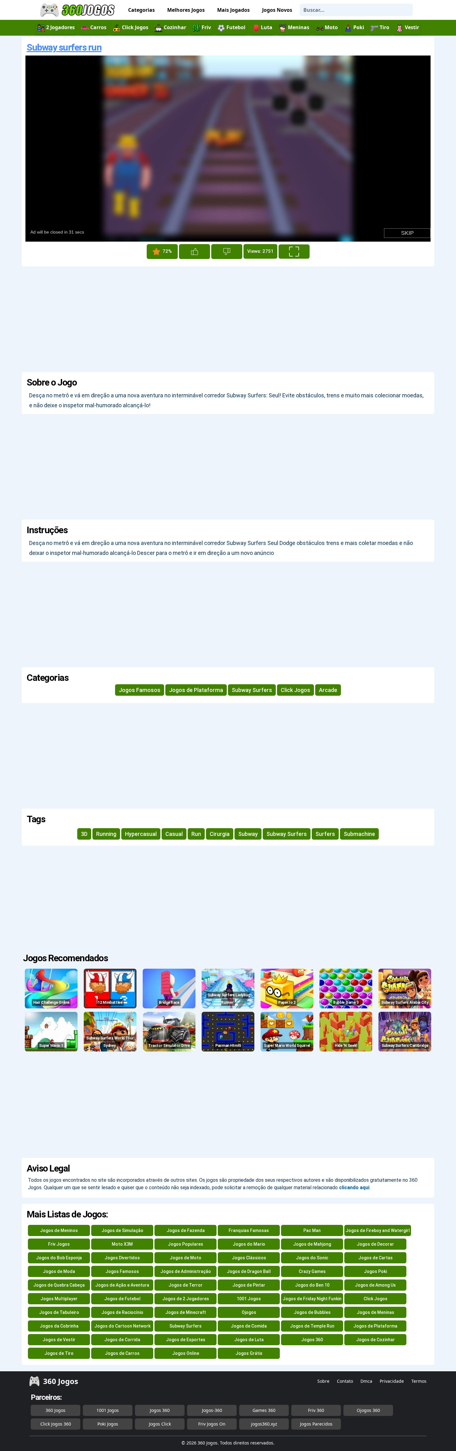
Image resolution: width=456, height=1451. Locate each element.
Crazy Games (312, 1271)
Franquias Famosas (249, 1230)
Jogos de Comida (249, 1326)
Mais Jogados (233, 10)
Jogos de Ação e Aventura (122, 1285)
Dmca (366, 1381)
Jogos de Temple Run (312, 1326)
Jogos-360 (212, 1410)
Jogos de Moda (59, 1271)
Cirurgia (220, 834)
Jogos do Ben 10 (312, 1285)
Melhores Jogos (186, 10)
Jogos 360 (312, 1339)
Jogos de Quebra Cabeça (59, 1285)
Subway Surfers (252, 690)
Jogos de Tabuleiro (59, 1312)
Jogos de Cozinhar (375, 1339)
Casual (174, 834)
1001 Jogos (249, 1298)
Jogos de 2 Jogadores (185, 1298)
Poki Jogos (107, 1424)
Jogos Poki (375, 1271)
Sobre (323, 1381)
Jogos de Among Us (375, 1285)
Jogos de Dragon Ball (249, 1271)
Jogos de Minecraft (185, 1312)
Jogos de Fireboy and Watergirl (378, 1230)
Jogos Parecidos (316, 1424)
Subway (248, 834)
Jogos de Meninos (59, 1230)
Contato (345, 1381)
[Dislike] (226, 251)
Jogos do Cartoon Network (122, 1326)
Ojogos (249, 1312)
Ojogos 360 (368, 1410)
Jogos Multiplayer (59, 1298)
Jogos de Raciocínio (122, 1312)
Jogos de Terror (185, 1285)
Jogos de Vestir (58, 1339)
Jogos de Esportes (185, 1339)
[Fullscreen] (294, 251)
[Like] (194, 251)
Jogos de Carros (122, 1353)
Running (106, 834)
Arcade (328, 690)
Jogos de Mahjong (312, 1244)
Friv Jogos (59, 1244)
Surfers (325, 834)
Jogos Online (185, 1353)
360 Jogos (55, 1410)
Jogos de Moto (185, 1257)
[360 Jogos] (78, 10)
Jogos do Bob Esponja (59, 1257)
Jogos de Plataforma (196, 690)
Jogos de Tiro (59, 1353)
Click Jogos (295, 690)
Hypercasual (141, 834)
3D (84, 834)
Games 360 (264, 1410)
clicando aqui (354, 1187)
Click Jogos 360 (55, 1424)
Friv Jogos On (212, 1424)
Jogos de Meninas (375, 1312)
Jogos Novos (277, 10)
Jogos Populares (185, 1244)
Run (196, 834)
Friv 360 (316, 1410)
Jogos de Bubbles (312, 1312)
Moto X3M (122, 1244)
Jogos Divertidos (122, 1257)
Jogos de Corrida (122, 1339)
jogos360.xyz (264, 1424)
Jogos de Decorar (375, 1244)
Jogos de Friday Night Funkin (312, 1298)
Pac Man (312, 1230)
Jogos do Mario (249, 1244)
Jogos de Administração (185, 1271)
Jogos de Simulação (122, 1230)
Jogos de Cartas (375, 1257)
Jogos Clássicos (249, 1257)
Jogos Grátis (248, 1353)
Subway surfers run (64, 47)
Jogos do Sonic (312, 1257)
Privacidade (392, 1381)
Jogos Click (160, 1424)
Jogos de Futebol (122, 1298)
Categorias (141, 10)
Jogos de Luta (249, 1339)
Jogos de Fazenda (186, 1230)
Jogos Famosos (139, 690)
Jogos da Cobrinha (59, 1326)
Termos (419, 1381)
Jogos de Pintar (248, 1285)
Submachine (359, 834)
